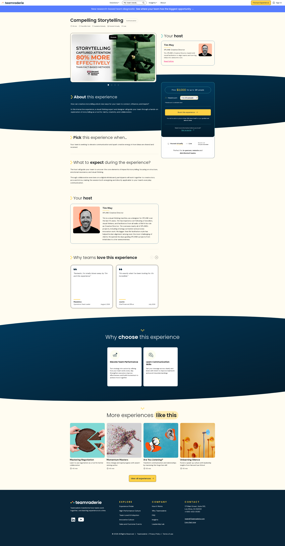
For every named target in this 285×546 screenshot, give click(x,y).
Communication (131, 21)
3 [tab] (115, 85)
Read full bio (169, 61)
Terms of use (168, 534)
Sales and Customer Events (130, 524)
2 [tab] (112, 85)
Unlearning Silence (190, 459)
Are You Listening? (153, 459)
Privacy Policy (155, 534)
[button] (152, 257)
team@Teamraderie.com (195, 519)
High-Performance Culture (130, 511)
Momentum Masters (117, 459)
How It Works (157, 506)
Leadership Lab (158, 524)
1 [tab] (108, 85)
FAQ (153, 515)
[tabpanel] (113, 57)
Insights (152, 3)
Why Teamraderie (159, 511)
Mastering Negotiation (82, 459)
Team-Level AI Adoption (129, 515)
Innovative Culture (126, 519)
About (163, 3)
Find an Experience (261, 3)
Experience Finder (126, 506)
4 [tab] (118, 85)
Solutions (114, 3)
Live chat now (190, 522)
